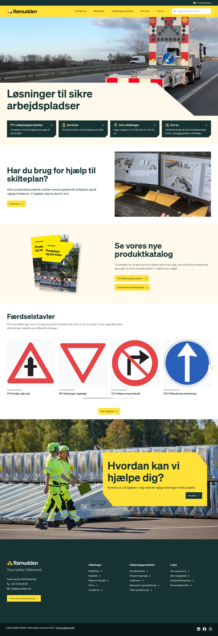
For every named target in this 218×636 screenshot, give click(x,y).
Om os (160, 10)
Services (145, 10)
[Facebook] (204, 629)
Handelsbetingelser (181, 580)
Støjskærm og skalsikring (143, 585)
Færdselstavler (137, 570)
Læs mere (14, 203)
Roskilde (93, 575)
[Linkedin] (198, 629)
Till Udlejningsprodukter (130, 278)
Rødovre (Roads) (97, 580)
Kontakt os (80, 10)
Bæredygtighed (178, 575)
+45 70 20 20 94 (19, 583)
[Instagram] (210, 629)
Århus (92, 585)
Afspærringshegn (139, 575)
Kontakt (192, 495)
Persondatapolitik (179, 585)
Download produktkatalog (130, 287)
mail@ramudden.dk (21, 588)
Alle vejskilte (107, 411)
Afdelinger (99, 10)
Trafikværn (135, 580)
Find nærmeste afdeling (22, 598)
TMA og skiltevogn (139, 589)
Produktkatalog (204, 2)
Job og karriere (178, 570)
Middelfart (94, 570)
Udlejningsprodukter (123, 10)
